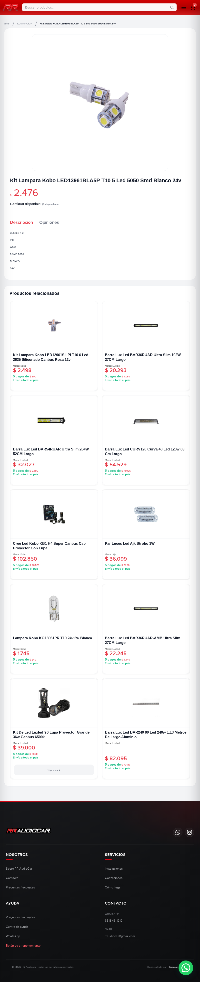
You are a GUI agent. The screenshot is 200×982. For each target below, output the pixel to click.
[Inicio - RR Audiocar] (10, 7)
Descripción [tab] (21, 222)
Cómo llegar (113, 887)
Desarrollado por (167, 967)
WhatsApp (13, 936)
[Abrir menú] (184, 7)
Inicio (7, 23)
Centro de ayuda (17, 927)
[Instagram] (189, 832)
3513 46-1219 (113, 920)
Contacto (12, 878)
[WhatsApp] (177, 832)
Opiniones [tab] (49, 222)
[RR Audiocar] (87, 830)
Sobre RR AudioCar (19, 868)
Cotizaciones (113, 878)
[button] (192, 7)
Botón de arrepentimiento (23, 945)
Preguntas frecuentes (20, 887)
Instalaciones (114, 868)
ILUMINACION (24, 23)
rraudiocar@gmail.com (120, 936)
